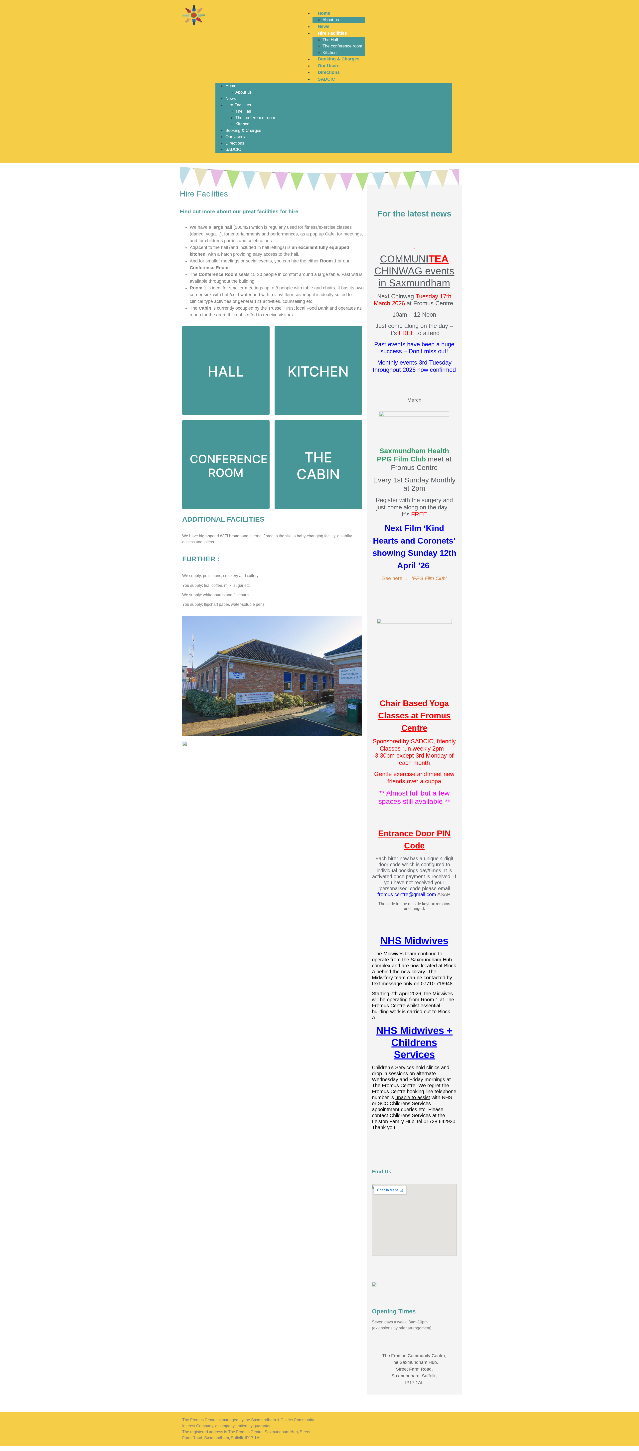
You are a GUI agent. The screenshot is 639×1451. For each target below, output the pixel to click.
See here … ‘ (414, 578)
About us (330, 19)
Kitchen (329, 52)
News (323, 26)
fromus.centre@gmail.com (406, 894)
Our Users (328, 65)
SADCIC (326, 79)
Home (324, 13)
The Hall (330, 39)
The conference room (342, 46)
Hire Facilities (332, 33)
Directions (329, 72)
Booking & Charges (338, 58)
